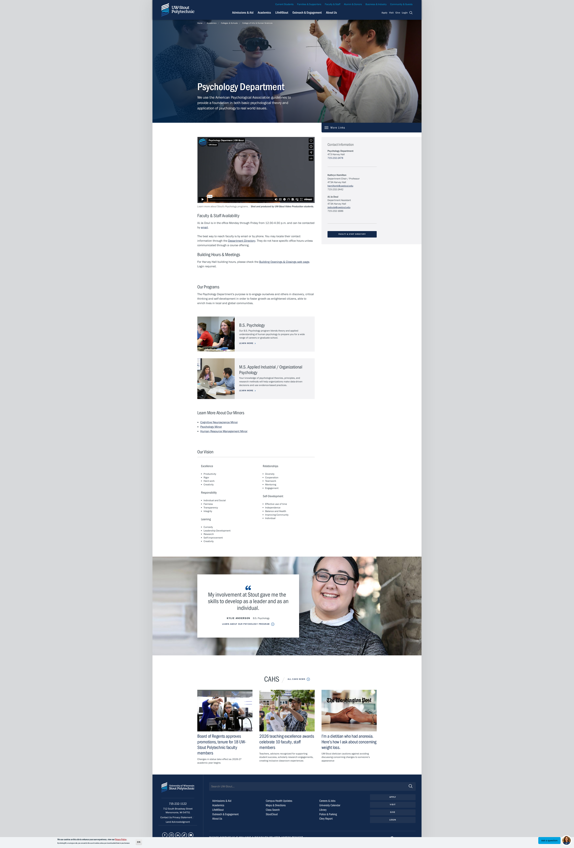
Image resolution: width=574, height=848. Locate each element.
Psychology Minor (211, 426)
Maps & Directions (276, 805)
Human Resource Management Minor (224, 431)
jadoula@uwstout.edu (339, 207)
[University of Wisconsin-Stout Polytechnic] (177, 790)
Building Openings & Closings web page (284, 262)
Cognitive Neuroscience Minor (219, 422)
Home (199, 23)
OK (139, 842)
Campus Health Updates (279, 801)
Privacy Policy (120, 839)
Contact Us (166, 817)
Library (323, 809)
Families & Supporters (309, 4)
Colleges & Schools (229, 23)
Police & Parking (328, 814)
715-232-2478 (335, 158)
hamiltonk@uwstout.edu (340, 185)
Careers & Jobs (327, 801)
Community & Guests (401, 4)
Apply (384, 12)
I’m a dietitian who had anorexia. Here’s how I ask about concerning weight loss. (349, 742)
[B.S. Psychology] (216, 334)
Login (405, 12)
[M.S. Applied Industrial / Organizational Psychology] (216, 378)
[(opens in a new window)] (164, 835)
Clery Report (326, 818)
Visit (391, 12)
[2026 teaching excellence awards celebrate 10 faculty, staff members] (287, 710)
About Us (331, 13)
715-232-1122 (178, 804)
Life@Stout (281, 13)
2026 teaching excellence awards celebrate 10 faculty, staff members (286, 742)
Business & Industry (376, 4)
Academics (264, 13)
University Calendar (329, 805)
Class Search (273, 809)
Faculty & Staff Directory (352, 234)
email (204, 227)
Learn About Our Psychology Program (246, 624)
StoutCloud (272, 814)
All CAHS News (296, 679)
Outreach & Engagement (307, 13)
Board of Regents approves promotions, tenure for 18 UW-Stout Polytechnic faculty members (221, 745)
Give (397, 12)
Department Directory (241, 240)
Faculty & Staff (332, 4)
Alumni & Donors (353, 4)
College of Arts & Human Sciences (257, 23)
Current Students (284, 4)
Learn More (246, 343)
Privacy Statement (182, 817)
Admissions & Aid (243, 13)
